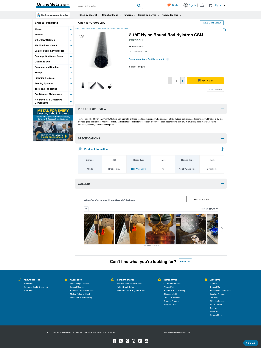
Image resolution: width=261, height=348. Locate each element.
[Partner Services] (112, 280)
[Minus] (170, 80)
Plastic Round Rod (103, 28)
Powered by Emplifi (151, 246)
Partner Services (125, 279)
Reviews (213, 308)
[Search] (139, 5)
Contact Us (215, 287)
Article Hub (28, 283)
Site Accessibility (171, 294)
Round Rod (84, 28)
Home (77, 28)
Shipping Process (217, 301)
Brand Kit (214, 311)
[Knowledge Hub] (19, 280)
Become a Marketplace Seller (129, 283)
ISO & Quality (216, 304)
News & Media (216, 315)
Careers (213, 283)
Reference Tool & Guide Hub (36, 287)
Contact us (185, 261)
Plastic (93, 28)
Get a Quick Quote (212, 22)
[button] (216, 5)
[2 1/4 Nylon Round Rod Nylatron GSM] (83, 86)
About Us (215, 279)
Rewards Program (171, 301)
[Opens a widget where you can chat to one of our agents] (250, 343)
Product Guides (76, 287)
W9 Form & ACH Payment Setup (131, 290)
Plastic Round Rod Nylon (119, 28)
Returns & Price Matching (174, 290)
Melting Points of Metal (80, 294)
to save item (215, 89)
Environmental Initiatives (220, 290)
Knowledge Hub (32, 279)
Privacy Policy (169, 287)
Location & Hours (217, 294)
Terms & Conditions (172, 297)
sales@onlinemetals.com (179, 332)
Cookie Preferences (172, 283)
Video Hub (28, 290)
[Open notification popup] (202, 5)
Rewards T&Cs (170, 304)
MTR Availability (138, 168)
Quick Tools (76, 279)
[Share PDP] (224, 29)
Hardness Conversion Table (82, 290)
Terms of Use (170, 279)
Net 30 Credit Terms (125, 287)
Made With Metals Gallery (81, 297)
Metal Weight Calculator (80, 283)
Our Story (214, 297)
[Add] (182, 80)
